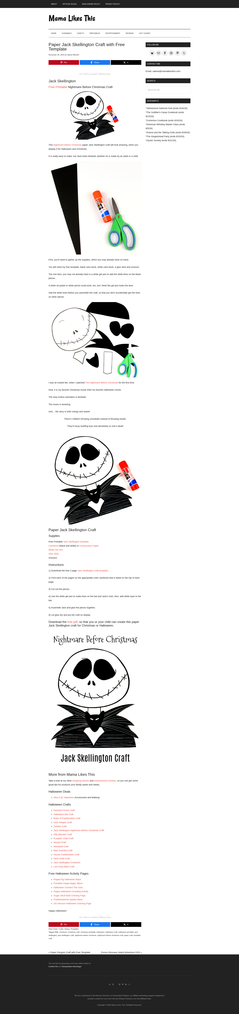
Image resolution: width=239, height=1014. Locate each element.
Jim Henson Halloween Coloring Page (72, 903)
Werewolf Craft (61, 846)
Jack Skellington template (76, 541)
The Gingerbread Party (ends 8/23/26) (165, 136)
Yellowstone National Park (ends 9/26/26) (167, 108)
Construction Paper (89, 546)
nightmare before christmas (85, 935)
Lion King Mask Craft (64, 866)
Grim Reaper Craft (63, 822)
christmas (63, 932)
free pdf (72, 622)
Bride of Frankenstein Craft (67, 818)
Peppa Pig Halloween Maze (67, 879)
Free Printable (58, 87)
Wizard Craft (60, 842)
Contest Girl (53, 966)
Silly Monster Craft (63, 834)
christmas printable (88, 932)
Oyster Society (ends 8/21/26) (161, 140)
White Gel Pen (56, 550)
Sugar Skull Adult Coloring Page (69, 895)
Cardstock (54, 546)
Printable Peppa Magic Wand (68, 883)
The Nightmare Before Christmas (101, 382)
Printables (75, 929)
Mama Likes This (72, 18)
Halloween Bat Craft (63, 814)
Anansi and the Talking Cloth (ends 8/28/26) (168, 132)
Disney (67, 929)
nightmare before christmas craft (110, 935)
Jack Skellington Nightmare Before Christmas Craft (79, 830)
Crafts (61, 929)
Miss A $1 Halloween (64, 797)
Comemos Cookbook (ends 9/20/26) (164, 120)
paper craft (128, 935)
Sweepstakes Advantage (71, 966)
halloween (100, 932)
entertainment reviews (105, 780)
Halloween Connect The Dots (68, 887)
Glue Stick (54, 554)
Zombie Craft (60, 826)
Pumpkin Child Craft (63, 838)
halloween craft (111, 932)
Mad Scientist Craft (63, 850)
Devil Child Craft (62, 858)
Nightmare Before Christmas (67, 145)
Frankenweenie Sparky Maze (68, 899)
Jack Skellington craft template (92, 570)
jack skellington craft (66, 935)
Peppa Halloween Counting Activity (71, 891)
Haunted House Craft (64, 810)
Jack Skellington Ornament (67, 862)
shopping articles (80, 780)
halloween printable (126, 932)
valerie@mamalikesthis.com (166, 71)
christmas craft (74, 932)
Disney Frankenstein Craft (66, 854)
